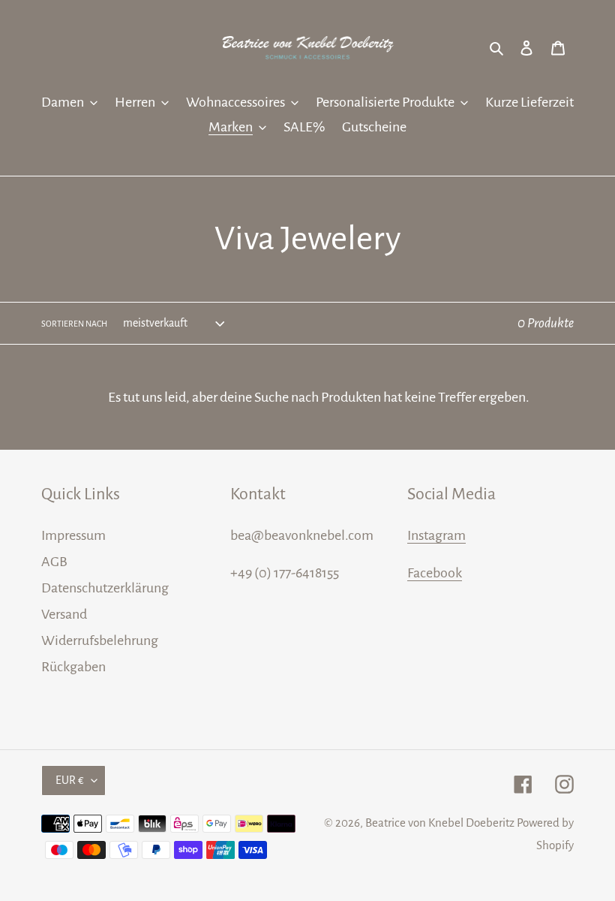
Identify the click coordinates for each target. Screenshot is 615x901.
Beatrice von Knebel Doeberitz (439, 822)
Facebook (434, 572)
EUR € (70, 780)
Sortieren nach (74, 323)
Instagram (436, 535)
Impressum (73, 535)
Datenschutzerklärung (105, 587)
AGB (54, 561)
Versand (64, 614)
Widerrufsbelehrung (99, 640)
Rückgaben (73, 666)
